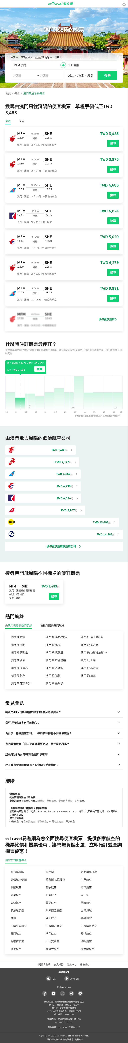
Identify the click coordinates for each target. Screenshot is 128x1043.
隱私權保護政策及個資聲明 (59, 1039)
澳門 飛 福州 (53, 675)
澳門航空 (51, 933)
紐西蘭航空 (87, 949)
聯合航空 (86, 941)
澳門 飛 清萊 (88, 675)
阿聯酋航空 (17, 941)
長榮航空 (16, 887)
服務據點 (85, 964)
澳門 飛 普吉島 (89, 644)
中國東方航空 (19, 925)
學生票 (50, 872)
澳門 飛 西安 (18, 660)
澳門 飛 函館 (18, 644)
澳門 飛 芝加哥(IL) (21, 683)
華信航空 (51, 800)
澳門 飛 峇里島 (19, 668)
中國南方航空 (65, 800)
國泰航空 (86, 902)
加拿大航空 (52, 949)
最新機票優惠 (89, 872)
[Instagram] (62, 993)
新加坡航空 (17, 910)
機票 (17, 93)
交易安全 (79, 1039)
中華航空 (86, 879)
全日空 (85, 895)
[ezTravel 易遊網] (64, 3)
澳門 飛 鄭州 (18, 675)
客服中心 (71, 964)
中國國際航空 (89, 925)
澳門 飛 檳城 (53, 644)
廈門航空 (16, 933)
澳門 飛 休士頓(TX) (92, 637)
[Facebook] (45, 993)
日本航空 (51, 895)
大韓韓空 (16, 902)
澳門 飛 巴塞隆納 (56, 660)
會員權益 (58, 964)
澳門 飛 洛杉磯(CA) (57, 637)
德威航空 (86, 918)
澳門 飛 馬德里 (54, 652)
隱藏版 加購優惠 (55, 879)
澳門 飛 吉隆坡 (54, 668)
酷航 (13, 918)
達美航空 (16, 949)
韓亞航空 (51, 902)
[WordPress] (71, 993)
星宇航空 (51, 887)
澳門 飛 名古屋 (89, 668)
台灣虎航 (86, 910)
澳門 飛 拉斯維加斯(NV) (94, 652)
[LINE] (80, 993)
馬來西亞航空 (54, 910)
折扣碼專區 (17, 872)
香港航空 (86, 933)
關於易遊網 (44, 964)
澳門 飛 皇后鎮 (54, 683)
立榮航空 (39, 800)
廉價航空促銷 (19, 879)
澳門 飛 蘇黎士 (19, 652)
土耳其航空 (52, 941)
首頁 (8, 93)
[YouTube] (53, 993)
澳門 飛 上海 (88, 660)
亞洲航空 (51, 918)
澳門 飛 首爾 (18, 637)
